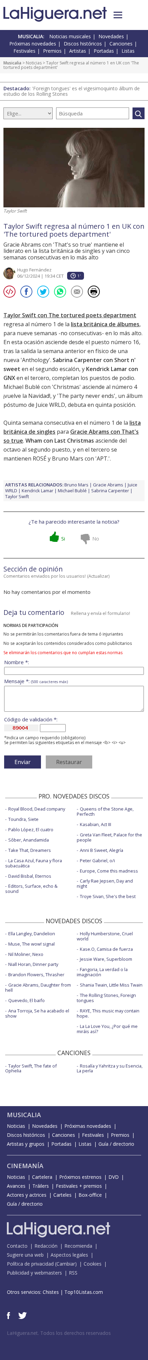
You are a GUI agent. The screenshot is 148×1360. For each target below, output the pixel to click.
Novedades (111, 36)
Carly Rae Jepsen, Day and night (105, 883)
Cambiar (65, 1263)
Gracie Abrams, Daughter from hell (38, 987)
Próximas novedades (32, 43)
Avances (16, 1186)
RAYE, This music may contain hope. (108, 1013)
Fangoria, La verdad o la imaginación (102, 972)
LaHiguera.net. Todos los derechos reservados (59, 1333)
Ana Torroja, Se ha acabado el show (37, 1013)
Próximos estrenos (80, 1177)
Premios (52, 51)
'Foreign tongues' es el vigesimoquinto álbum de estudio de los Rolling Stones (71, 91)
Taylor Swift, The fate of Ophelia (31, 1068)
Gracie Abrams (108, 485)
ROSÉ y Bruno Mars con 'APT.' (71, 458)
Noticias (34, 63)
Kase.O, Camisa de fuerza (106, 949)
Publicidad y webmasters (34, 1272)
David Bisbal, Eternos (29, 876)
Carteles (62, 1195)
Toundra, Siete (23, 819)
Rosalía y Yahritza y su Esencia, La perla (109, 1068)
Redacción (45, 1246)
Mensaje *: (36, 681)
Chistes (51, 1292)
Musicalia (12, 63)
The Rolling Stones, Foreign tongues (106, 997)
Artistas (77, 51)
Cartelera (42, 1177)
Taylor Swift (17, 496)
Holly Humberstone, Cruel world (105, 936)
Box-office (90, 1195)
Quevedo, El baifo (26, 1000)
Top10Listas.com (83, 1292)
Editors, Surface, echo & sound (31, 888)
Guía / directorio (116, 1144)
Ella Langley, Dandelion (31, 933)
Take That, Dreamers (29, 850)
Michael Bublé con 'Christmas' (42, 387)
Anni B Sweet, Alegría (101, 850)
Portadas (104, 51)
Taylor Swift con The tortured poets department (69, 315)
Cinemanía (25, 1166)
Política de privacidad (30, 1263)
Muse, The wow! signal (31, 944)
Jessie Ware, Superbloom (106, 959)
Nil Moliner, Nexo (25, 954)
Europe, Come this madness (109, 871)
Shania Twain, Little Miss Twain (111, 985)
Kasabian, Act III (95, 824)
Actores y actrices (26, 1195)
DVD (113, 1177)
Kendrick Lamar (37, 490)
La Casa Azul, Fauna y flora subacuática (33, 863)
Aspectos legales (69, 1254)
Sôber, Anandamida (28, 840)
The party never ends (86, 396)
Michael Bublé (72, 490)
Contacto (17, 1246)
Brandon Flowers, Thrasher (36, 974)
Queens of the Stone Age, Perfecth (105, 811)
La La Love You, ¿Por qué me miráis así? (107, 1028)
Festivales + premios (79, 1186)
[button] (118, 15)
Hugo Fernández (34, 270)
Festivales (24, 51)
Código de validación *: (30, 719)
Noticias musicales (70, 36)
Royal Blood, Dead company (36, 809)
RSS (73, 1272)
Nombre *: (16, 662)
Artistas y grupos (25, 1144)
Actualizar (98, 576)
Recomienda (78, 1246)
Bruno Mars (76, 485)
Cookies (93, 1263)
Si (63, 538)
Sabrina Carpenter (110, 490)
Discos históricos (83, 43)
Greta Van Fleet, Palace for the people (109, 837)
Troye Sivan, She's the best (108, 896)
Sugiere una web (25, 1254)
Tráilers (40, 1186)
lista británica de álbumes (105, 324)
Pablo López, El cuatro (30, 829)
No (95, 538)
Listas (128, 51)
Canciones (121, 43)
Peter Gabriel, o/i (97, 860)
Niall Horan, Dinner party (33, 964)
